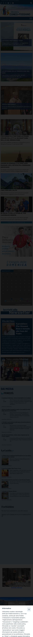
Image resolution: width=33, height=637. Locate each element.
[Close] (29, 609)
